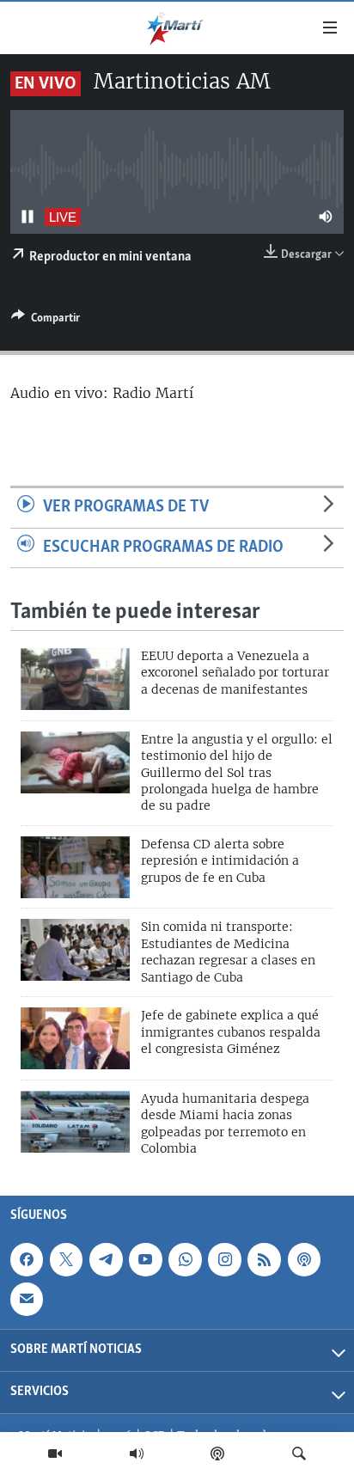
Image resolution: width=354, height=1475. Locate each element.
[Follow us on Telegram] (105, 1259)
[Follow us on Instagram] (224, 1259)
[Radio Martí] (136, 1453)
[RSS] (263, 1259)
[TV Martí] (55, 1453)
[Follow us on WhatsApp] (184, 1259)
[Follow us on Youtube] (145, 1259)
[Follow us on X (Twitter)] (66, 1259)
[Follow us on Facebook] (26, 1259)
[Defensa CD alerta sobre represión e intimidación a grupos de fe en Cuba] (75, 867)
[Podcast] (217, 1453)
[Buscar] (299, 1453)
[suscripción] (26, 1298)
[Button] (45, 320)
